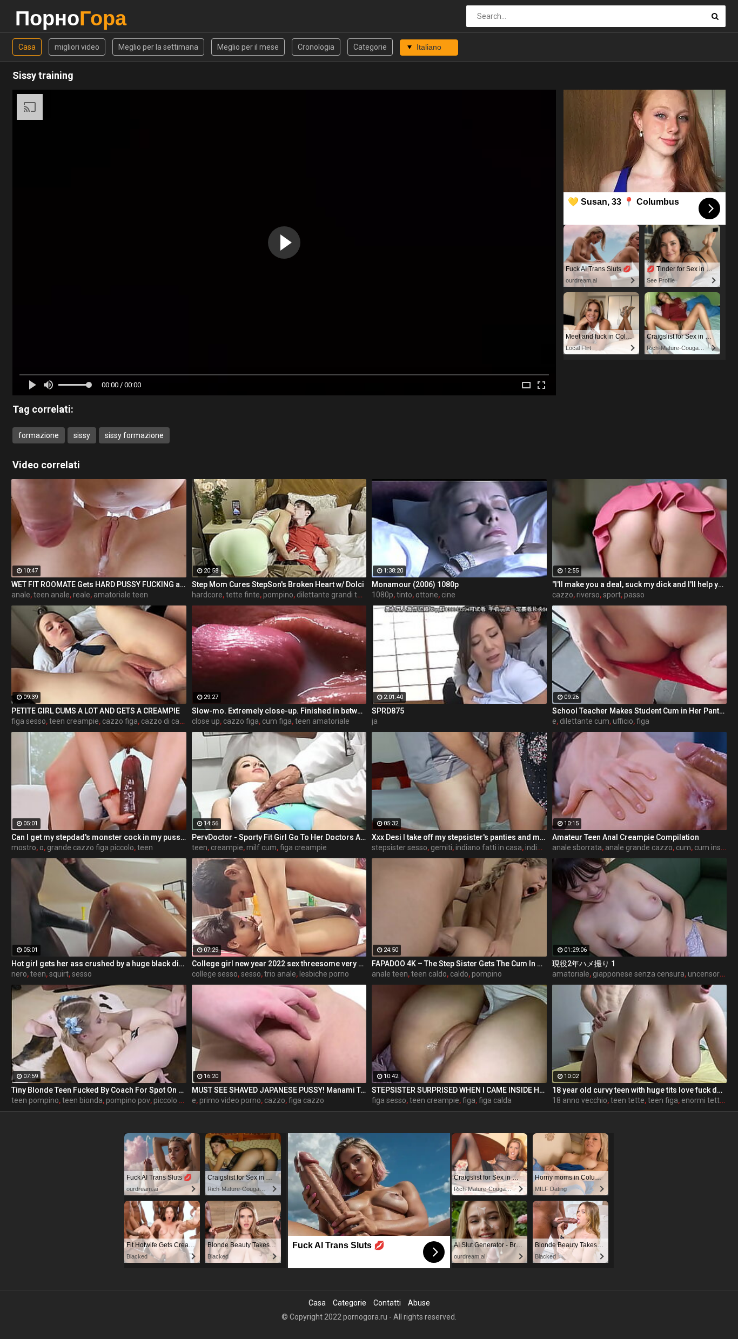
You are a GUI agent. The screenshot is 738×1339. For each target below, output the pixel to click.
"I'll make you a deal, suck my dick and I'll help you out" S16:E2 (639, 584)
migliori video (77, 47)
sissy (81, 435)
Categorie (370, 47)
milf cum (261, 847)
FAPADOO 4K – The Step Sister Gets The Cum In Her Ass (459, 963)
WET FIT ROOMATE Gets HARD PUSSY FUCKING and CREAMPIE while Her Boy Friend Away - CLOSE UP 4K (98, 584)
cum (683, 847)
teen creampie (74, 721)
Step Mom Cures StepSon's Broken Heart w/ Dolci (278, 584)
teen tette (627, 1100)
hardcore (207, 594)
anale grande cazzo (639, 847)
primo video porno (230, 1100)
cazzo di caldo (165, 721)
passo (634, 594)
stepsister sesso (399, 847)
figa (642, 721)
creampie (227, 847)
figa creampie (303, 847)
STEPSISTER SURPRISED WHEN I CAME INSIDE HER (459, 1090)
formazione (38, 435)
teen (145, 847)
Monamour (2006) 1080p (415, 584)
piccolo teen (173, 1100)
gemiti (441, 847)
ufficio (623, 721)
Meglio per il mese (248, 47)
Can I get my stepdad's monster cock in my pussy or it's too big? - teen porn (98, 837)
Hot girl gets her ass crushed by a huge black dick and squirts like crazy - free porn (98, 963)
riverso (588, 594)
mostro (23, 847)
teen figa (663, 1100)
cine (448, 594)
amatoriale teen (120, 594)
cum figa (277, 721)
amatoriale (570, 974)
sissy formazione (134, 435)
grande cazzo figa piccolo (90, 847)
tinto (404, 594)
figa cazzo (306, 1100)
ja (375, 721)
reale (81, 594)
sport (612, 594)
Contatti (387, 1302)
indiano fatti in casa (488, 847)
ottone (426, 594)
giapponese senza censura (639, 974)
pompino (278, 594)
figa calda (495, 1100)
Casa (27, 47)
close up (206, 721)
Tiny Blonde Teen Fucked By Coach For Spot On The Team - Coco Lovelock (98, 1090)
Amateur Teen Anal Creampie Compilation (625, 837)
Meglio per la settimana (158, 47)
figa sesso (28, 721)
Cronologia (316, 47)
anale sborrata (577, 847)
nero (19, 974)
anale (20, 594)
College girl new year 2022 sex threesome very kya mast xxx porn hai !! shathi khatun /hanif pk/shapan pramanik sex (279, 963)
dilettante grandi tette (334, 594)
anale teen (390, 974)
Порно (43, 18)
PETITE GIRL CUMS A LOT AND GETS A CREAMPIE (95, 710)
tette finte (243, 594)
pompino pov (128, 1100)
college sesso (215, 974)
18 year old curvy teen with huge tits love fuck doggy (639, 1090)
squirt (59, 974)
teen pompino (35, 1100)
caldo (459, 974)
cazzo (562, 594)
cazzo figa (120, 721)
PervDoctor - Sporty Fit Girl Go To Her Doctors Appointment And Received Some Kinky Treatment (279, 837)
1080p (382, 594)
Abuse (419, 1302)
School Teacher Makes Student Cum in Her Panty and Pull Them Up (639, 710)
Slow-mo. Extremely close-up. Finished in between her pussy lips (279, 710)
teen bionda (82, 1100)
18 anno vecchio (579, 1100)
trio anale (280, 974)
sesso (82, 974)
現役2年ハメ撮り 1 (583, 963)
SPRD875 (388, 710)
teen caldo (429, 974)
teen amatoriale (322, 721)
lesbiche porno (324, 974)
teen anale (51, 594)
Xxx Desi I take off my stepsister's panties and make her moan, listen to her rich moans (459, 837)
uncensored (708, 974)
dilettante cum (584, 721)
